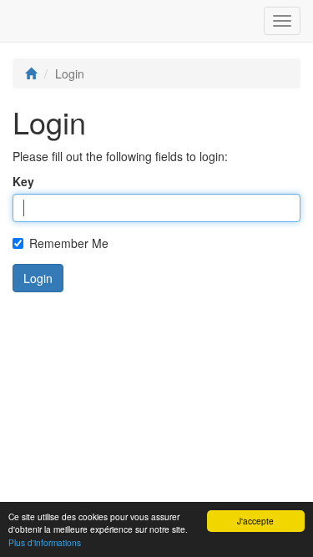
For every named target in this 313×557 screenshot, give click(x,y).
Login (38, 278)
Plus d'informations (44, 542)
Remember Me (69, 243)
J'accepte (255, 520)
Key (23, 181)
